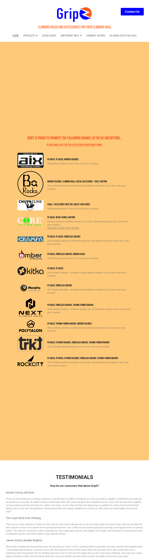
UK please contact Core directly (63, 228)
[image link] (30, 221)
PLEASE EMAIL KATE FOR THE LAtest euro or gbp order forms (74, 144)
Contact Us (132, 11)
